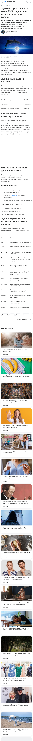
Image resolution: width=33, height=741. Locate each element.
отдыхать (14, 195)
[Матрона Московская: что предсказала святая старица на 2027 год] (16, 395)
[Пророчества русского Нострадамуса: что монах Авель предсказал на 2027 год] (16, 521)
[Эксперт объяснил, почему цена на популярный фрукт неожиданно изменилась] (16, 370)
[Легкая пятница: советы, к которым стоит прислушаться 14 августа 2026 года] (16, 724)
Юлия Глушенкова (11, 31)
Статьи (12, 5)
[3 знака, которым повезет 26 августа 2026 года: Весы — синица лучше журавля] (16, 597)
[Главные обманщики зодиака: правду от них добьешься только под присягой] (16, 572)
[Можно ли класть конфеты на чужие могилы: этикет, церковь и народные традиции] (16, 648)
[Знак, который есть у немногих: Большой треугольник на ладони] (16, 420)
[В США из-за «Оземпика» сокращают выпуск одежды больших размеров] (16, 673)
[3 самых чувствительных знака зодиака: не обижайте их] (16, 344)
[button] (16, 45)
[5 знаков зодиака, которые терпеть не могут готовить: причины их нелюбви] (16, 547)
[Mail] (5, 2)
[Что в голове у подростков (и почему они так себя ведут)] (16, 445)
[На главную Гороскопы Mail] (11, 2)
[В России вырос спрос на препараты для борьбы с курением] (16, 471)
